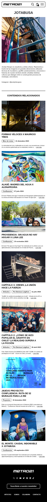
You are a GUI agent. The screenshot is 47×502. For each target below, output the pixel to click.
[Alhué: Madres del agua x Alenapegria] (23, 166)
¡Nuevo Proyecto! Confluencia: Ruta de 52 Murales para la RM (16, 393)
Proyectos (6, 400)
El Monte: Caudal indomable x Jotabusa (19, 444)
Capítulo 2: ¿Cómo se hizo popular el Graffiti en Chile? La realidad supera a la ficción (19, 339)
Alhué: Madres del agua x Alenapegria (17, 185)
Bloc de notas (8, 141)
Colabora (26, 494)
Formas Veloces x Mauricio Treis (19, 135)
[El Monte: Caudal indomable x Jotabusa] (23, 425)
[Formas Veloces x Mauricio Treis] (23, 116)
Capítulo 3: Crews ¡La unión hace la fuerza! (19, 286)
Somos (16, 494)
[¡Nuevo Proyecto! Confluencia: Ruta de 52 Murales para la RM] (23, 372)
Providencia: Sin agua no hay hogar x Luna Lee (19, 236)
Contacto (37, 494)
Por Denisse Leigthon (21, 292)
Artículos (6, 292)
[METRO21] (23, 473)
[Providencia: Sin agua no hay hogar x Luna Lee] (23, 216)
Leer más (39, 147)
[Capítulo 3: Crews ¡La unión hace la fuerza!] (23, 267)
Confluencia (7, 191)
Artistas (7, 494)
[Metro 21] (12, 4)
